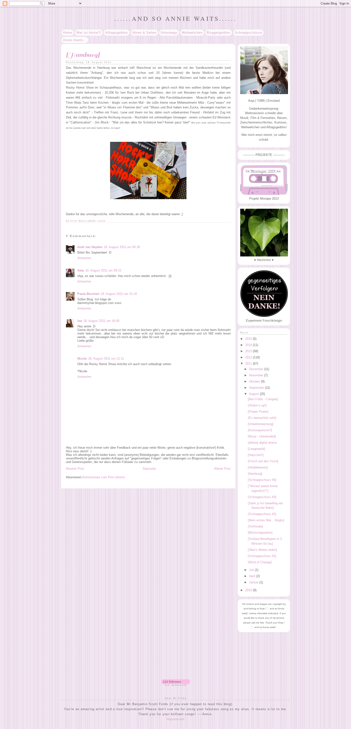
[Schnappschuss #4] (262, 480)
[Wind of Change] (260, 562)
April (252, 576)
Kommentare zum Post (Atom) (103, 477)
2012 (249, 357)
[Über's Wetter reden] (262, 550)
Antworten (84, 258)
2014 (249, 345)
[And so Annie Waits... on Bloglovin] (175, 684)
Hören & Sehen (144, 32)
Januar (254, 582)
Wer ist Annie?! (88, 32)
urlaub (101, 220)
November (256, 375)
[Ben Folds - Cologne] (263, 399)
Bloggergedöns (218, 32)
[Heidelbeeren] (258, 467)
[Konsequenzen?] (260, 430)
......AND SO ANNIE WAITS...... (175, 18)
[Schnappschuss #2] (262, 514)
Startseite (149, 468)
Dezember (256, 369)
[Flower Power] (258, 411)
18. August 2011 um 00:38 (122, 247)
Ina (79, 321)
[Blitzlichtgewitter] (260, 532)
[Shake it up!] (257, 405)
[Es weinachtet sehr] (262, 418)
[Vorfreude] (255, 526)
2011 (249, 363)
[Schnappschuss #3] (262, 497)
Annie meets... (75, 40)
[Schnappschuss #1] (262, 556)
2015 (249, 339)
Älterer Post (222, 468)
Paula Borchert (88, 294)
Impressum (175, 719)
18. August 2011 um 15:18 (119, 294)
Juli (252, 570)
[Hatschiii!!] (256, 455)
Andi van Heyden (89, 247)
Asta (80, 270)
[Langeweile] (256, 449)
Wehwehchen (192, 32)
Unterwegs (169, 32)
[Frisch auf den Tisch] (263, 461)
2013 (249, 351)
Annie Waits (78, 220)
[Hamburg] (255, 473)
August (254, 394)
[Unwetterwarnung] (260, 424)
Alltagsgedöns (116, 32)
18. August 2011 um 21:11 (106, 358)
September (257, 387)
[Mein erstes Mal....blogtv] (266, 520)
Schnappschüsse (248, 32)
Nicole (82, 358)
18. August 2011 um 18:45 (101, 321)
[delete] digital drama (262, 442)
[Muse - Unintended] (262, 436)
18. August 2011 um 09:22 (103, 270)
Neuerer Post (75, 468)
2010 (249, 590)
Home (67, 32)
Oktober (255, 381)
